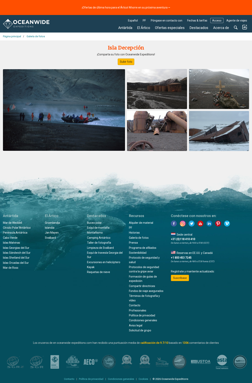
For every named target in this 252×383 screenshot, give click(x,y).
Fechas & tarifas (197, 20)
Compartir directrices (142, 286)
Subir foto (126, 61)
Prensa (133, 242)
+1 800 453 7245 (181, 257)
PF (144, 20)
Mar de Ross (10, 267)
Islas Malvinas (11, 242)
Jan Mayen (52, 232)
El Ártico (143, 28)
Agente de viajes (236, 20)
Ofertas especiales (170, 28)
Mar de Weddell (12, 222)
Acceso (216, 20)
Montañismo (95, 232)
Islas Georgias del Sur (16, 247)
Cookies (143, 378)
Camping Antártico (98, 237)
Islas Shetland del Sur (16, 257)
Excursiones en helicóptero (103, 262)
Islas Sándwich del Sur (17, 252)
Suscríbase (180, 278)
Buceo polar (94, 222)
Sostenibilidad (137, 252)
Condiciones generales (143, 320)
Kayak (90, 267)
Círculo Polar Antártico (17, 227)
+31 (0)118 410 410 (183, 239)
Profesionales (137, 310)
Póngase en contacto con (166, 20)
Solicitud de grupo (140, 330)
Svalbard (50, 237)
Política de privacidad (142, 315)
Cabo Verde (10, 237)
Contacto (134, 305)
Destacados (199, 28)
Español (133, 20)
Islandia (49, 227)
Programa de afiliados (142, 247)
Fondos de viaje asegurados (146, 291)
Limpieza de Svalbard (100, 247)
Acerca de (221, 28)
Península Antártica (15, 232)
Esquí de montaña (98, 227)
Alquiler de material (141, 222)
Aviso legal (135, 325)
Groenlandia (52, 222)
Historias (134, 232)
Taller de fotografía (99, 242)
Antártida (125, 28)
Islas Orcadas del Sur (16, 262)
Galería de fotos (139, 237)
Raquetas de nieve (98, 272)
